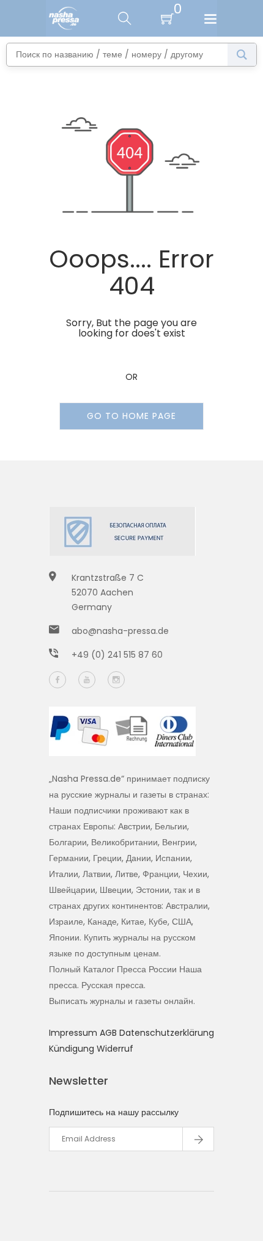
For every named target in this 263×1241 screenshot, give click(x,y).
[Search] (242, 54)
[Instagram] (116, 680)
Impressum (74, 1033)
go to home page (131, 416)
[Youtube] (86, 680)
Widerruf (115, 1049)
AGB (109, 1033)
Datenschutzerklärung (166, 1033)
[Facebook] (57, 680)
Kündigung (73, 1049)
